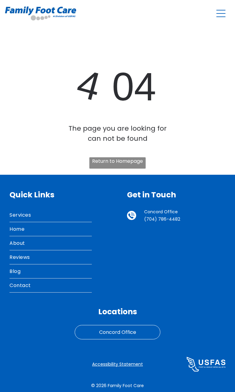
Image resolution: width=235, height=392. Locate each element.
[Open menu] (221, 13)
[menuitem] (50, 215)
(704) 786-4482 (162, 219)
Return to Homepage (117, 161)
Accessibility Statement (117, 364)
